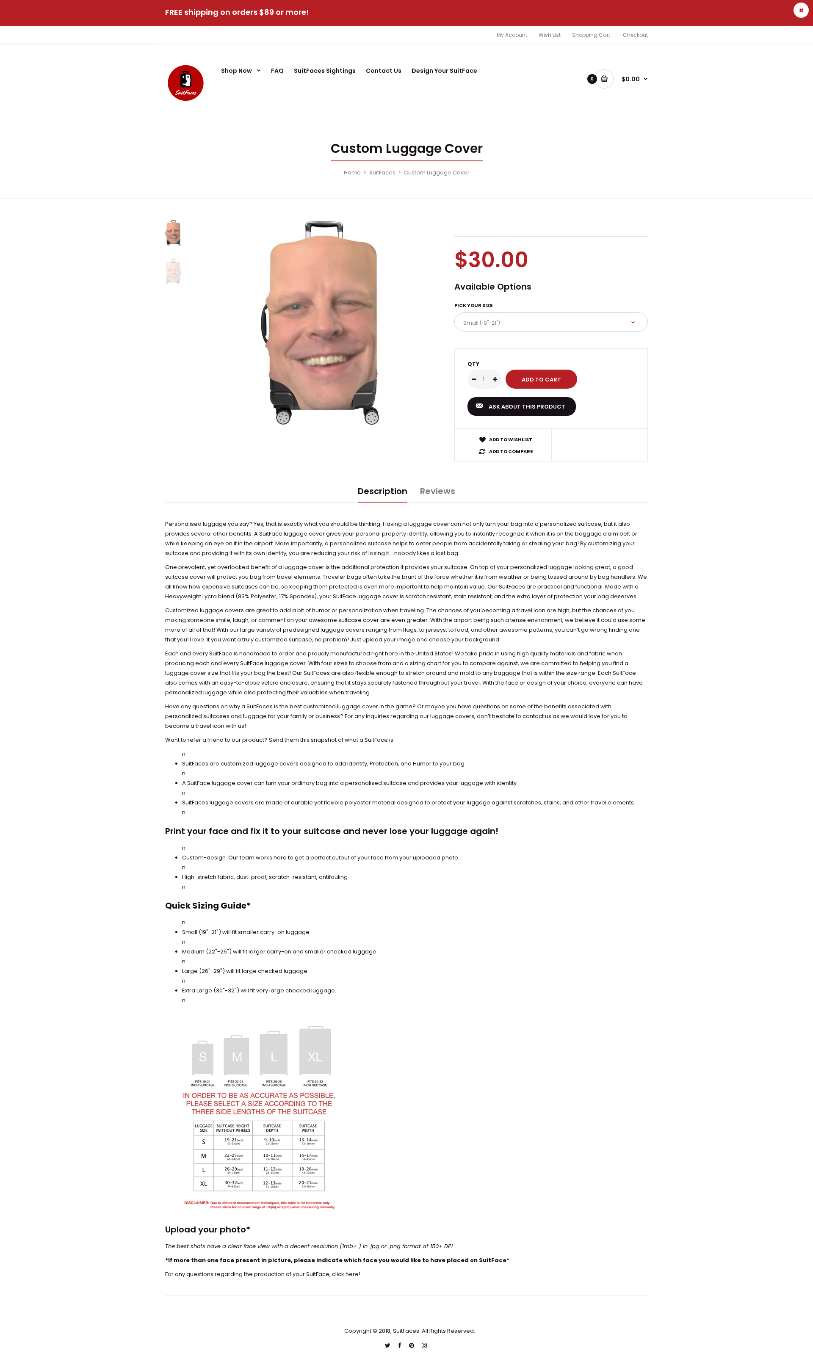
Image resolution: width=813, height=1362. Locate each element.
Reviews (437, 491)
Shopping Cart (591, 35)
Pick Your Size (473, 305)
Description (382, 491)
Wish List (550, 35)
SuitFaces (382, 173)
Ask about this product (527, 407)
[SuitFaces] (186, 102)
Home (352, 173)
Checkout (635, 35)
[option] (324, 322)
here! (353, 1274)
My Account (512, 35)
